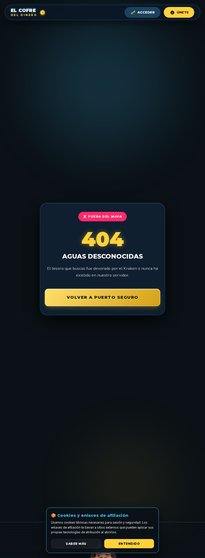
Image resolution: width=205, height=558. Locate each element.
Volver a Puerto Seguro (102, 297)
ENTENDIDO (129, 544)
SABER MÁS (76, 544)
